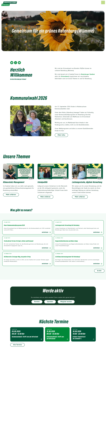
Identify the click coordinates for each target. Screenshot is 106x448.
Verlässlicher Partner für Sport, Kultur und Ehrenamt (18, 241)
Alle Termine (17, 345)
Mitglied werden (66, 302)
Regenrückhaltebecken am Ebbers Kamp (66, 241)
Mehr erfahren (11, 195)
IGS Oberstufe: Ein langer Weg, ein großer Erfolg (17, 257)
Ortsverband (65, 76)
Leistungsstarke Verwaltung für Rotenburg (67, 225)
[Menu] (103, 2)
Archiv (99, 271)
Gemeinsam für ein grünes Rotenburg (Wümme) (53, 31)
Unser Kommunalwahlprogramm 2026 (14, 225)
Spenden (50, 302)
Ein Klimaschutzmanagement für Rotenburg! (67, 257)
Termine (37, 302)
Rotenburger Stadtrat (88, 74)
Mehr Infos (61, 135)
